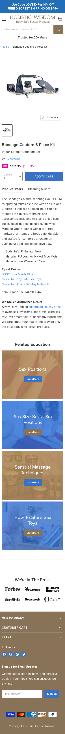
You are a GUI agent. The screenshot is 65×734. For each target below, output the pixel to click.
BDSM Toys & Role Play (17, 274)
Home (5, 46)
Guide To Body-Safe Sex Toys (21, 279)
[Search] (58, 29)
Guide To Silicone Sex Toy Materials (25, 284)
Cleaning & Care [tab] (39, 189)
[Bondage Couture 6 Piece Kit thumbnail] (7, 130)
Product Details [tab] (12, 189)
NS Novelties (13, 159)
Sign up (52, 694)
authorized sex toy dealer (46, 307)
